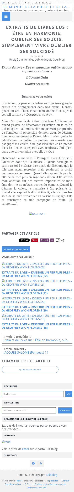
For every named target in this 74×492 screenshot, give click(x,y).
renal (25, 449)
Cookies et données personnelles (50, 484)
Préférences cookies (36, 487)
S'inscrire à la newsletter (16, 249)
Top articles (52, 480)
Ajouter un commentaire (30, 369)
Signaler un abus (13, 484)
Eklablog (51, 475)
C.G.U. (28, 484)
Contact (65, 480)
